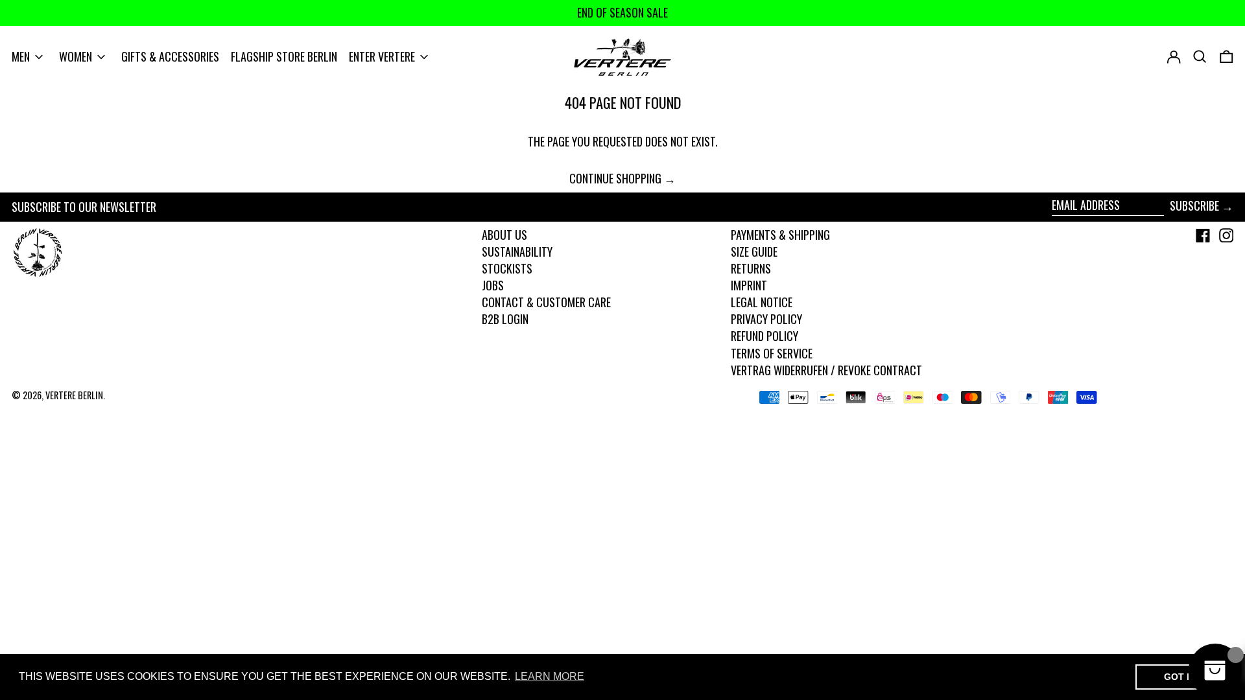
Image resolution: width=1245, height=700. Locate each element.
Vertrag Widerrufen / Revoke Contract (826, 370)
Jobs (493, 285)
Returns (751, 268)
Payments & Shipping (780, 234)
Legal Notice (761, 302)
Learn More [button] (549, 676)
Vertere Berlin (74, 395)
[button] (1226, 57)
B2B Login (505, 318)
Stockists (507, 268)
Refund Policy (764, 335)
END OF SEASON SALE (622, 12)
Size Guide (754, 251)
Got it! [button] (1181, 676)
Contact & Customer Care (546, 302)
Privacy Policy (766, 318)
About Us (504, 234)
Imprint (749, 285)
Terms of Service (771, 353)
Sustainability (517, 251)
